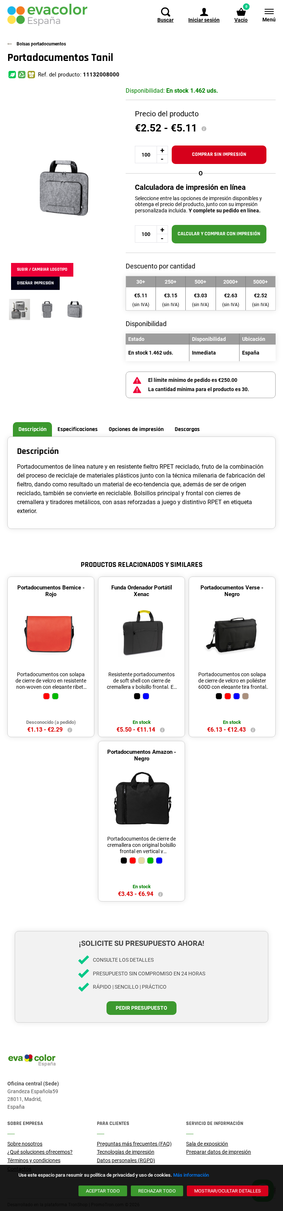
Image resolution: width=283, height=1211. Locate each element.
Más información (191, 1175)
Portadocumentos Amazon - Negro (141, 755)
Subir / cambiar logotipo (42, 269)
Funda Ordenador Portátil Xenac (141, 591)
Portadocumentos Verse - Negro (231, 591)
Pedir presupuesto (141, 1008)
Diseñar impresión (35, 283)
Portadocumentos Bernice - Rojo (51, 591)
